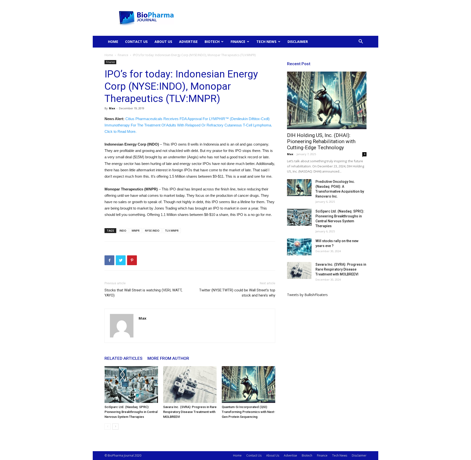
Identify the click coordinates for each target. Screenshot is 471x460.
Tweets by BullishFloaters (307, 294)
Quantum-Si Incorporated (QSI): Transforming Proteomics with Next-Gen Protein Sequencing (248, 412)
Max (112, 108)
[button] (360, 42)
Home (113, 41)
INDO (122, 230)
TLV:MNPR (172, 230)
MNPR (136, 230)
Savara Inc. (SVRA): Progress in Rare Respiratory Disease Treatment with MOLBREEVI (190, 412)
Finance (238, 41)
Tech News (266, 41)
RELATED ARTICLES (124, 358)
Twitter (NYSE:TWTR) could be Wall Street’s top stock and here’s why (237, 293)
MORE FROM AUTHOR (168, 358)
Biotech (212, 41)
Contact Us (136, 41)
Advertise (188, 41)
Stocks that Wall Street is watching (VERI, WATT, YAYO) (143, 293)
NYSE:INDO (152, 230)
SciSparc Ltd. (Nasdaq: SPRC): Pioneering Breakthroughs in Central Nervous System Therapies (131, 412)
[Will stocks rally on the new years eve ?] (299, 246)
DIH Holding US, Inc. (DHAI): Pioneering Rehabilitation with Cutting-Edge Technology (321, 141)
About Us (163, 41)
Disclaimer (298, 41)
